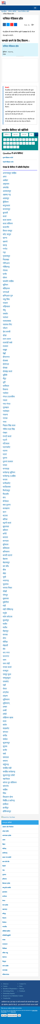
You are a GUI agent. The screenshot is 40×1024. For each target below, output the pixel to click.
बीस (4, 570)
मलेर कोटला (7, 616)
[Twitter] (8, 24)
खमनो (5, 241)
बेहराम (5, 559)
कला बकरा (7, 220)
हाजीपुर (5, 808)
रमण (4, 660)
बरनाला (6, 541)
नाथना (5, 414)
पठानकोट (6, 447)
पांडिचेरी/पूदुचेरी (6, 935)
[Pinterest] (11, 24)
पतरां (5, 454)
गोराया (5, 270)
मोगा (4, 638)
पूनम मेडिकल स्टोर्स (8, 157)
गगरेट (5, 249)
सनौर (5, 750)
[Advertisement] (20, 69)
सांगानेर (6, 786)
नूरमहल (6, 407)
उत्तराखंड (4, 970)
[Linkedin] (15, 24)
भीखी (5, 591)
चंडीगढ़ (4, 848)
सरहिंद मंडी (7, 768)
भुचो (4, 577)
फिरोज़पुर (6, 490)
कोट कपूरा (7, 234)
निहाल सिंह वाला (9, 425)
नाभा (4, 422)
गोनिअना (6, 263)
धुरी (4, 382)
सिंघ (4, 793)
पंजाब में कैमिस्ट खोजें (23, 11)
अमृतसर (6, 184)
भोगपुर (5, 595)
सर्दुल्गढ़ (6, 764)
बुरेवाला (5, 544)
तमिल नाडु (5, 953)
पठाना (5, 450)
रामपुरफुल (7, 678)
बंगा (4, 497)
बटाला (5, 515)
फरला (5, 479)
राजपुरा (5, 670)
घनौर (5, 274)
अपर (4, 176)
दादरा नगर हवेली (6, 857)
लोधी (5, 714)
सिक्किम (4, 948)
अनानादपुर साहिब (9, 173)
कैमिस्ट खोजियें (12, 11)
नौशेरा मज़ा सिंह (9, 429)
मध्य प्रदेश (5, 905)
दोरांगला (6, 364)
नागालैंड (4, 926)
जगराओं (6, 292)
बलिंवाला (6, 548)
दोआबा (5, 360)
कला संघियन (8, 223)
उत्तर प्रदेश (5, 966)
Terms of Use (13, 1011)
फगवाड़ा (6, 468)
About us (5, 984)
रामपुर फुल (7, 674)
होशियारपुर (7, 811)
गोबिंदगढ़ (6, 267)
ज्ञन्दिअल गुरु (8, 295)
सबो (4, 753)
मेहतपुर (5, 631)
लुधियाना (6, 699)
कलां (4, 216)
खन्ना (5, 238)
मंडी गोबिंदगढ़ (8, 609)
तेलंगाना (4, 957)
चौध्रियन (6, 288)
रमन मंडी (6, 663)
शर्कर (5, 725)
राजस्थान (4, 944)
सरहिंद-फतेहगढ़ (9, 771)
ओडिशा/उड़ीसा (6, 931)
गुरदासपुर (6, 256)
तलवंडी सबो (7, 342)
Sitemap (21, 988)
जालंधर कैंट (7, 324)
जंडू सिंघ (6, 299)
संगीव (5, 735)
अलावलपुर (7, 191)
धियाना (5, 389)
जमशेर (5, 313)
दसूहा (5, 350)
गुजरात (4, 874)
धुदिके (5, 375)
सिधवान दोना (8, 797)
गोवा (3, 870)
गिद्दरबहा (6, 259)
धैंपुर (4, 378)
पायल (5, 465)
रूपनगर (6, 656)
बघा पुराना (7, 505)
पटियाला (6, 443)
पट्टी (5, 440)
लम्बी (5, 710)
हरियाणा (4, 879)
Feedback (22, 991)
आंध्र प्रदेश (5, 831)
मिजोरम (4, 922)
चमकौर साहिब (8, 281)
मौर (4, 649)
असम (3, 840)
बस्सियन (6, 551)
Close (19, 1015)
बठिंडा (5, 519)
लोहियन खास (8, 717)
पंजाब (3, 939)
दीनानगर (6, 357)
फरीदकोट (6, 483)
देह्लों (4, 353)
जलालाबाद (7, 321)
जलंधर (5, 317)
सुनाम (5, 746)
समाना (5, 761)
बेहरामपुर (6, 562)
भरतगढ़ (6, 580)
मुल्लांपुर (6, 620)
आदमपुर (6, 198)
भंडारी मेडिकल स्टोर (8, 162)
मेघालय (4, 918)
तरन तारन (7, 339)
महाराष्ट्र (4, 909)
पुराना (5, 458)
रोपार (5, 688)
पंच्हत (5, 432)
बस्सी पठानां (7, 555)
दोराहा (5, 368)
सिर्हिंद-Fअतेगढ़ (9, 800)
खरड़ (5, 245)
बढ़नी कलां (7, 523)
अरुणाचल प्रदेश (6, 835)
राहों (4, 685)
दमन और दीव (5, 861)
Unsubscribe (6, 998)
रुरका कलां (7, 667)
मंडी (4, 606)
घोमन (5, 277)
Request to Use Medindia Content (13, 996)
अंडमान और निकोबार (7, 827)
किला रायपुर (7, 230)
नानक (5, 418)
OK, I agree (4, 1015)
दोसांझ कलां (7, 371)
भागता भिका (7, 588)
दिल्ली (4, 866)
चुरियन (5, 285)
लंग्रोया (6, 692)
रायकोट (6, 681)
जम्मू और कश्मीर (6, 887)
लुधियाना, (6, 703)
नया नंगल (6, 404)
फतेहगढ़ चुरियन (9, 472)
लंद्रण (5, 696)
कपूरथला (6, 205)
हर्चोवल (5, 804)
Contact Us (22, 984)
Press (20, 986)
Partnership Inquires (9, 993)
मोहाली (5, 645)
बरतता (5, 537)
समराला (6, 757)
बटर (4, 512)
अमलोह (6, 187)
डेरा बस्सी (6, 331)
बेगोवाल (6, 501)
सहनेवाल (6, 779)
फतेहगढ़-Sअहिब (9, 476)
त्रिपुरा (4, 961)
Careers (5, 986)
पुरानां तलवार (8, 461)
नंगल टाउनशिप (9, 396)
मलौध (5, 627)
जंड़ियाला (6, 306)
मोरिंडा (5, 642)
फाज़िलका (7, 487)
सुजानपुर (6, 743)
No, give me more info (12, 1015)
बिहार (3, 844)
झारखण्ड (4, 892)
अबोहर (5, 180)
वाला (4, 721)
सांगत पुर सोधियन (10, 782)
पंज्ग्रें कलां (7, 436)
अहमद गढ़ (7, 194)
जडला (5, 303)
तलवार (5, 346)
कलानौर (6, 227)
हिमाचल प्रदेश (6, 883)
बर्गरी (5, 533)
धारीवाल (6, 386)
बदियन (5, 530)
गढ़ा (4, 252)
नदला (5, 400)
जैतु (4, 310)
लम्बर (5, 707)
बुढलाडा (6, 526)
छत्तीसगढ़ (4, 853)
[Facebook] (4, 24)
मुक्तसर (6, 598)
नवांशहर (6, 411)
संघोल (5, 739)
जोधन (5, 328)
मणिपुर (4, 913)
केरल (3, 900)
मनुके (5, 613)
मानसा (5, 634)
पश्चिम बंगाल (5, 974)
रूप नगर (6, 652)
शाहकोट (6, 728)
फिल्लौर (6, 494)
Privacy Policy (4, 1011)
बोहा (4, 573)
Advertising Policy (8, 991)
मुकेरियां (6, 602)
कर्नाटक (4, 896)
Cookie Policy (34, 1010)
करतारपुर (6, 209)
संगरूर (5, 732)
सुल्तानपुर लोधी (9, 775)
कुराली (5, 212)
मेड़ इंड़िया (4, 11)
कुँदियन (6, 202)
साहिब (5, 789)
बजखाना (6, 508)
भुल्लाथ (5, 584)
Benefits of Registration (10, 988)
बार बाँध (6, 566)
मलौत (5, 624)
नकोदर (5, 393)
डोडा (5, 335)
